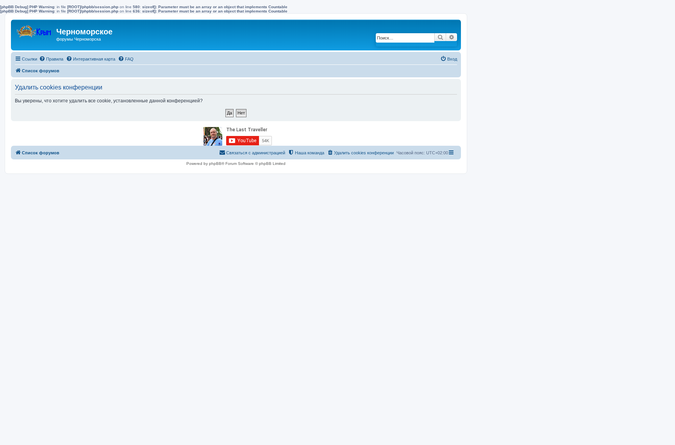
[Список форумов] (34, 29)
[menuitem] (51, 59)
